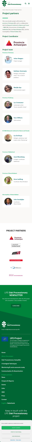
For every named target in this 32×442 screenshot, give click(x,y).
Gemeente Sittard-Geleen (16, 268)
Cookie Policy (12, 440)
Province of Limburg (7, 97)
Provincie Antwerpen (16, 238)
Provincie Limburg (16, 253)
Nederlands (11, 403)
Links (3, 388)
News (3, 377)
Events (4, 384)
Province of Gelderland (8, 152)
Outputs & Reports (8, 381)
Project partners (7, 375)
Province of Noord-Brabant (9, 173)
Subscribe (16, 306)
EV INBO (4, 131)
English (4, 403)
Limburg (20, 27)
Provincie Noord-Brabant (16, 260)
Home (3, 352)
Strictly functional (16, 432)
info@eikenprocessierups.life (12, 329)
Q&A (3, 392)
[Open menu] (29, 3)
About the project (7, 356)
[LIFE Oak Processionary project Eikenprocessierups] (11, 3)
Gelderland (5, 29)
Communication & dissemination (12, 371)
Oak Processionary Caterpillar (11, 360)
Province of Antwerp (8, 52)
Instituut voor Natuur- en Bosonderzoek (16, 275)
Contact (4, 399)
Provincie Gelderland (16, 245)
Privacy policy (18, 440)
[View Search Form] (25, 3)
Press (3, 396)
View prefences (16, 436)
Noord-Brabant (18, 29)
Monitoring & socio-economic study (13, 367)
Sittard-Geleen (15, 31)
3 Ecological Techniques (9, 363)
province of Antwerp (8, 23)
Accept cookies (16, 427)
